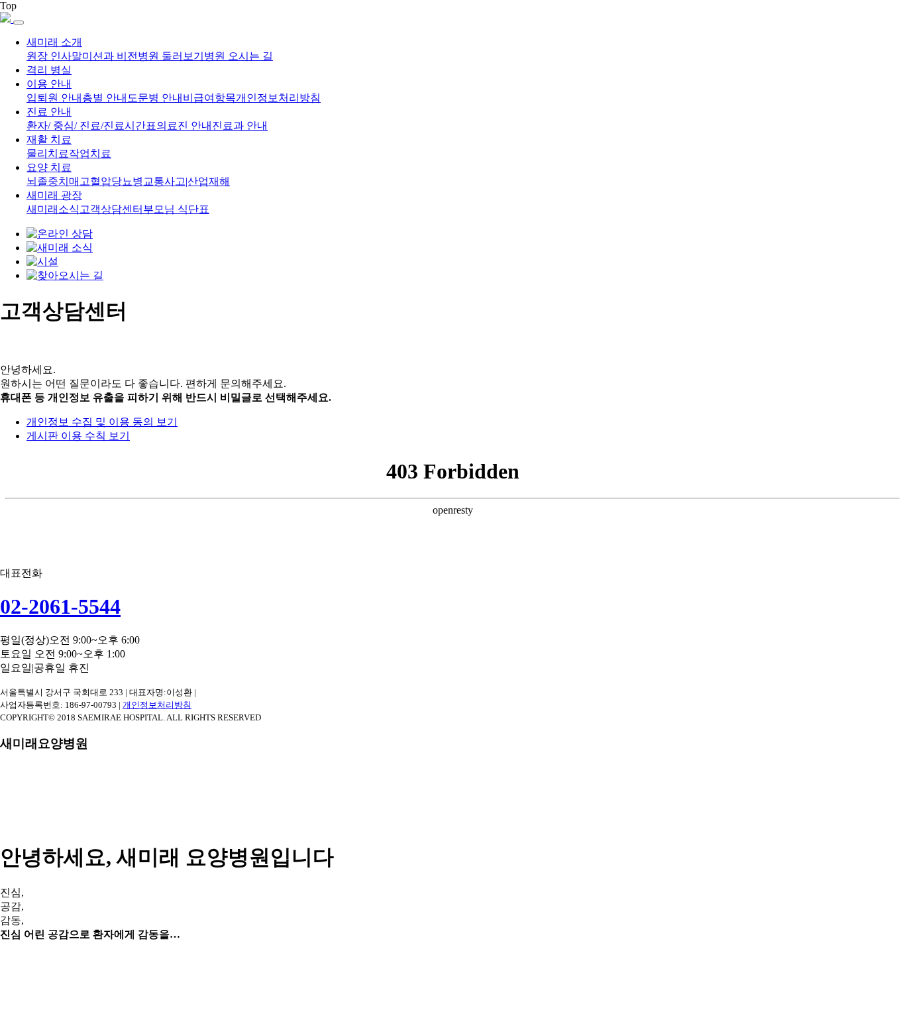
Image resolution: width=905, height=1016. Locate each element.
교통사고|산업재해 (186, 181)
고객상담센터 (111, 209)
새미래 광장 (54, 195)
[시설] (42, 261)
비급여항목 (209, 97)
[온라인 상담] (60, 233)
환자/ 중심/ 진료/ (65, 125)
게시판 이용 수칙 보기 (78, 435)
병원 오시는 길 (238, 56)
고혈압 (95, 181)
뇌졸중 (42, 181)
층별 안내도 (110, 97)
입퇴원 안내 (54, 97)
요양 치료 (49, 167)
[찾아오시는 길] (65, 275)
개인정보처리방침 (278, 97)
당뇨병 (127, 181)
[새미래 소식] (60, 247)
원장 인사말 (54, 56)
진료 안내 (49, 111)
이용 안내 (49, 83)
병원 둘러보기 (171, 56)
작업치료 (90, 153)
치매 (69, 181)
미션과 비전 (110, 56)
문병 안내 (160, 97)
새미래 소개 (54, 42)
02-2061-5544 (60, 606)
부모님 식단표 (176, 209)
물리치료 (48, 153)
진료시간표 (129, 125)
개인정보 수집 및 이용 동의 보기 (102, 421)
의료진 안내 (184, 125)
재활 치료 (49, 139)
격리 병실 (49, 70)
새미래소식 (53, 209)
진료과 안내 (240, 125)
